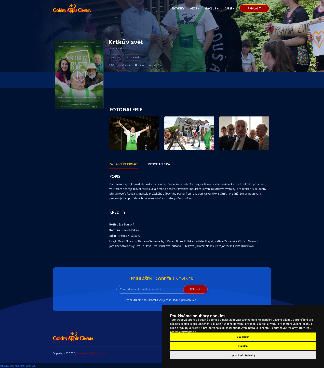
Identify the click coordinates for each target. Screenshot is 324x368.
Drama (115, 57)
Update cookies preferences (18, 365)
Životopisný (132, 57)
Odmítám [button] (243, 346)
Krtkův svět (116, 48)
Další (228, 8)
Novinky (178, 8)
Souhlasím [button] (243, 336)
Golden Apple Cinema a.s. (92, 353)
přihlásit (254, 8)
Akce (193, 8)
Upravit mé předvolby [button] (243, 355)
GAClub (210, 8)
